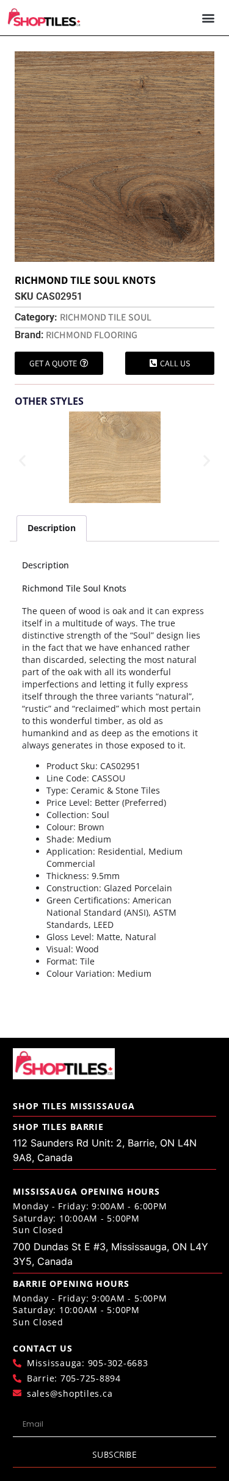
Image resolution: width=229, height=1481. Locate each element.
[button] (208, 18)
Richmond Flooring (91, 334)
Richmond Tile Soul (105, 317)
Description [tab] (51, 528)
